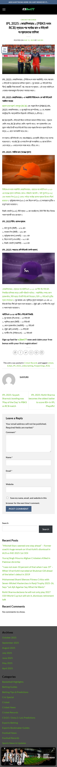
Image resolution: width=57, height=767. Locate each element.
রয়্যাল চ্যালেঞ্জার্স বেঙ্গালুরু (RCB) (14, 105)
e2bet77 (22, 339)
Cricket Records (28, 20)
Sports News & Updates (14, 743)
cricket (50, 363)
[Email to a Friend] (31, 352)
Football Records (10, 738)
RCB (48, 366)
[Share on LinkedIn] (41, 352)
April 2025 (7, 668)
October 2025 (9, 637)
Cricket (6, 702)
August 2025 (8, 647)
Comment (11, 432)
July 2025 (7, 652)
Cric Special (8, 697)
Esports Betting (10, 722)
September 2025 (10, 642)
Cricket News (9, 707)
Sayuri (40, 40)
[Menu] (4, 9)
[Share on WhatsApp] (15, 352)
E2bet (9, 366)
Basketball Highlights (13, 681)
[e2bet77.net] (28, 9)
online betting (27, 366)
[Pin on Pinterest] (36, 352)
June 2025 (7, 658)
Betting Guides (9, 686)
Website (9, 484)
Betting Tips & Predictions (15, 692)
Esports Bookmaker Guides (16, 727)
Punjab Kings (39, 366)
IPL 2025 (17, 366)
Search (5, 523)
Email (9, 471)
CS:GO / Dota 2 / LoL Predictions (18, 717)
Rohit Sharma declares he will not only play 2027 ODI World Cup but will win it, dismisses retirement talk (28, 596)
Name (9, 457)
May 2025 (7, 663)
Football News (9, 732)
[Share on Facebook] (20, 352)
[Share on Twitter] (25, 352)
